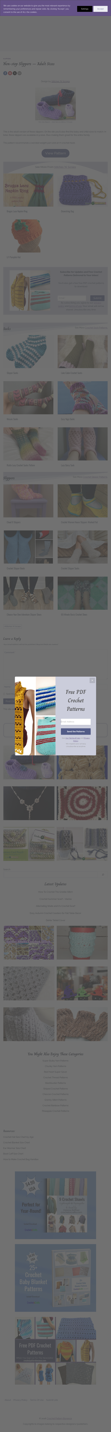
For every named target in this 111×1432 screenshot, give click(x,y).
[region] (55, 8)
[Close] (92, 680)
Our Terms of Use (73, 738)
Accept (100, 9)
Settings (84, 9)
